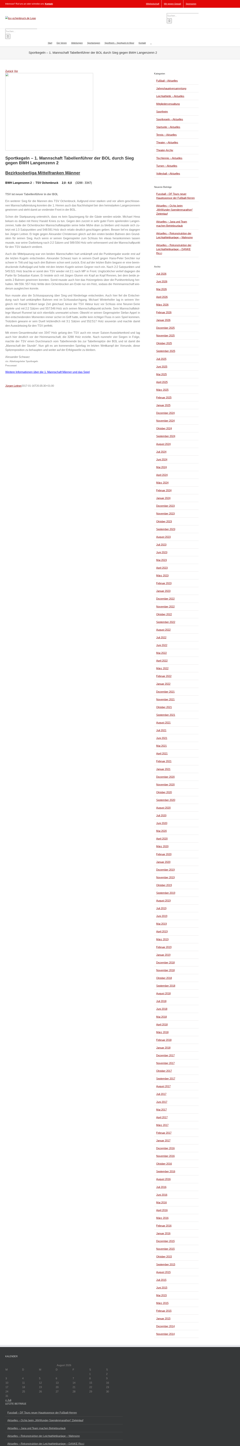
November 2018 (165, 970)
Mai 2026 (161, 289)
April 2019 (162, 931)
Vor (16, 71)
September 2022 (165, 621)
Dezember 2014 (165, 1326)
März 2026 (162, 304)
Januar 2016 (163, 1233)
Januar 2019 (163, 954)
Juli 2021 (161, 730)
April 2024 (162, 474)
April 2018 (162, 1024)
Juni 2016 (161, 1194)
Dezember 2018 (165, 962)
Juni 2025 (161, 366)
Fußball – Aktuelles (167, 80)
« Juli (8, 1400)
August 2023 (163, 536)
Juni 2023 (161, 552)
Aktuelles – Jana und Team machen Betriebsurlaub (36, 1428)
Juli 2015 (161, 1279)
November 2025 (165, 335)
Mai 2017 (161, 1109)
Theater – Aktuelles (167, 142)
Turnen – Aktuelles (166, 165)
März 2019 (162, 939)
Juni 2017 (161, 1101)
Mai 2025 (161, 374)
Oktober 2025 (164, 343)
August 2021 (163, 722)
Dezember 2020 (165, 776)
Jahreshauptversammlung (171, 88)
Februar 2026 (163, 312)
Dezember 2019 (165, 869)
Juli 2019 (161, 908)
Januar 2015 (163, 1318)
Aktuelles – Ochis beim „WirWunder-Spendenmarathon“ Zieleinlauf (174, 209)
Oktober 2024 (164, 428)
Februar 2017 (163, 1132)
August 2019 (163, 900)
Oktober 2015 (164, 1256)
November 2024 (165, 420)
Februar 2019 (163, 947)
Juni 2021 (161, 738)
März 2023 (162, 575)
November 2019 (165, 877)
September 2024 (165, 436)
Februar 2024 (163, 490)
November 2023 (165, 513)
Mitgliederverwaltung (168, 103)
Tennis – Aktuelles (166, 134)
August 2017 (163, 1086)
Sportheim (162, 111)
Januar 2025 (163, 405)
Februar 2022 (163, 676)
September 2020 (165, 799)
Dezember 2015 (165, 1241)
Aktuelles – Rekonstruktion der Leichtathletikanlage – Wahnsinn (43, 1435)
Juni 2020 (161, 823)
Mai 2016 (161, 1202)
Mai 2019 (161, 923)
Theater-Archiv (164, 150)
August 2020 (163, 807)
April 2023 (162, 567)
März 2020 (162, 846)
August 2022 (163, 629)
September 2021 (165, 714)
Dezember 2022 (165, 598)
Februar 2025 (163, 397)
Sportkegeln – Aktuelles (169, 119)
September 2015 (165, 1264)
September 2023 (165, 529)
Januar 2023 (163, 590)
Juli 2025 (161, 358)
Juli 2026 (161, 273)
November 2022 (165, 606)
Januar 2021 (163, 769)
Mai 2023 (161, 560)
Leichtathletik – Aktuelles (170, 96)
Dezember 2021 (165, 691)
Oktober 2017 (164, 1070)
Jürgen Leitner (13, 385)
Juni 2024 (161, 459)
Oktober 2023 (164, 521)
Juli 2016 (161, 1187)
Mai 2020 (161, 830)
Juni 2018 (161, 1008)
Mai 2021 (161, 745)
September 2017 (165, 1078)
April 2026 (162, 296)
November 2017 (165, 1063)
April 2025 (162, 382)
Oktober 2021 (164, 707)
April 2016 (162, 1210)
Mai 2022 (161, 652)
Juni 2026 (161, 281)
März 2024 (162, 482)
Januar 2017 (163, 1140)
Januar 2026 (163, 320)
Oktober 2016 (164, 1163)
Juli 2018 (161, 1001)
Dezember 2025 (165, 327)
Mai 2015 (161, 1295)
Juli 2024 (161, 451)
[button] (151, 43)
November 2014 (165, 1333)
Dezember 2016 (165, 1148)
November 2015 (165, 1248)
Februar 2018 (163, 1039)
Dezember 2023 (165, 505)
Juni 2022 (161, 645)
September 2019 (165, 892)
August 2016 (163, 1179)
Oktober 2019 (164, 885)
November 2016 (165, 1155)
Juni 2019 (161, 916)
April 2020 (162, 838)
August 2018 (163, 993)
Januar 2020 (163, 861)
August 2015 (163, 1272)
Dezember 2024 (165, 412)
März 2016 (162, 1217)
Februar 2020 (163, 854)
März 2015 (162, 1303)
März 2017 (162, 1125)
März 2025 (162, 389)
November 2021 (165, 699)
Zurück (9, 71)
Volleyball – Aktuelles (168, 173)
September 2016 (165, 1171)
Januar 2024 (163, 498)
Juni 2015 (161, 1287)
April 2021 (162, 753)
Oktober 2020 (164, 792)
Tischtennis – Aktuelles (169, 158)
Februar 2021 (163, 761)
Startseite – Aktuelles (168, 127)
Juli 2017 (161, 1093)
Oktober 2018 (164, 977)
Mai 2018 (161, 1016)
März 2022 (162, 668)
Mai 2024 (161, 467)
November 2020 (165, 784)
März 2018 (162, 1032)
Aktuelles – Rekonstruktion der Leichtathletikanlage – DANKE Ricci (173, 249)
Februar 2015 (163, 1310)
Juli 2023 (161, 544)
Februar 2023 (163, 583)
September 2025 (165, 350)
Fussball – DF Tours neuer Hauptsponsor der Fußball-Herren (42, 1412)
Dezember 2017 (165, 1055)
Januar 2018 (163, 1047)
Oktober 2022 (164, 614)
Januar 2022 (163, 683)
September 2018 (165, 985)
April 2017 (162, 1117)
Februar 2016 (163, 1225)
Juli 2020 (161, 815)
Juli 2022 (161, 637)
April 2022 (162, 660)
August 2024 (163, 444)
